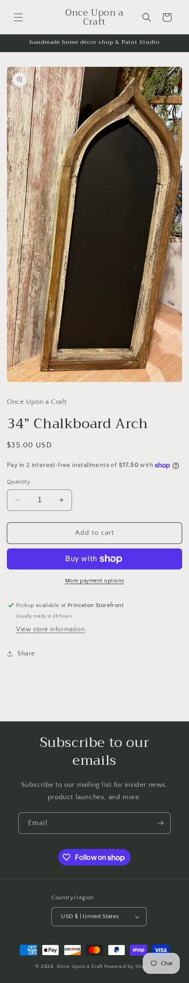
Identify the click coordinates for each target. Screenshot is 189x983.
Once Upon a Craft (80, 966)
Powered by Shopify (129, 966)
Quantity (18, 481)
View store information (50, 629)
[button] (18, 17)
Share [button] (26, 653)
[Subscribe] (160, 823)
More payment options (94, 581)
